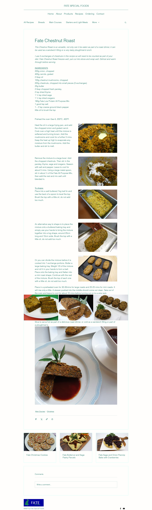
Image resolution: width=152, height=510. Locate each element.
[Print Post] (52, 419)
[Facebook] (120, 508)
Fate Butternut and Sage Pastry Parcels (73, 456)
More (94, 22)
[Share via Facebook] (36, 419)
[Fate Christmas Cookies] (40, 442)
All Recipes (29, 22)
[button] (125, 22)
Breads (41, 22)
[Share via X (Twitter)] (41, 419)
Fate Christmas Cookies (37, 455)
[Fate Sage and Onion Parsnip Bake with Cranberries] (112, 442)
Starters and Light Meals (77, 22)
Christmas (50, 411)
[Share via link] (47, 419)
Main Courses (55, 22)
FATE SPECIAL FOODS (76, 5)
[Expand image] (41, 307)
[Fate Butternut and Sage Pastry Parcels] (76, 442)
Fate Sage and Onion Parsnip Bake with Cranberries (112, 456)
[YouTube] (124, 508)
